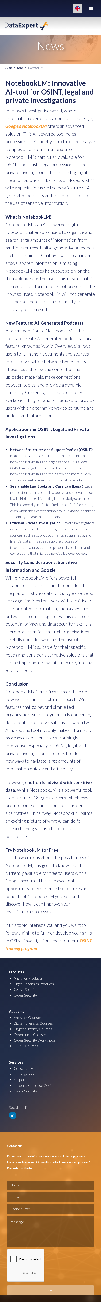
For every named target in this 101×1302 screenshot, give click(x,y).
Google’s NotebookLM (26, 126)
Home (8, 67)
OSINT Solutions (26, 989)
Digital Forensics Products (34, 984)
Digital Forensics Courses (33, 1023)
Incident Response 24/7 (32, 1085)
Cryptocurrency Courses (33, 1029)
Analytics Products (28, 978)
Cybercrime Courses (30, 1034)
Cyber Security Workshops (34, 1040)
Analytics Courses (28, 1017)
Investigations (24, 1074)
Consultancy (23, 1068)
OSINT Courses (26, 1046)
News (20, 67)
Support (20, 1080)
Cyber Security (25, 995)
